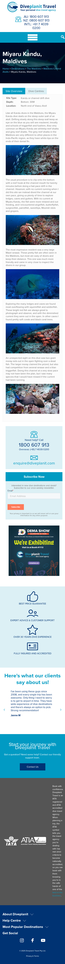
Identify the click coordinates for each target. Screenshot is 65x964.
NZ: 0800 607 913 (36, 20)
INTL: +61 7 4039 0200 (36, 26)
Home (6, 68)
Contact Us (32, 766)
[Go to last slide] (4, 710)
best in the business (57, 894)
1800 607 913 (34, 444)
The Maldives (34, 68)
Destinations (17, 68)
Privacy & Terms (32, 956)
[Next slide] (60, 710)
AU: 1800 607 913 (36, 16)
